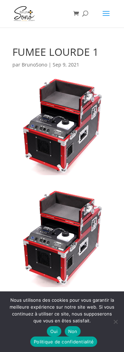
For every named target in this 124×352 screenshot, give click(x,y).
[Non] (115, 321)
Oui (54, 331)
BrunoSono (34, 64)
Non (73, 331)
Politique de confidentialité (64, 341)
